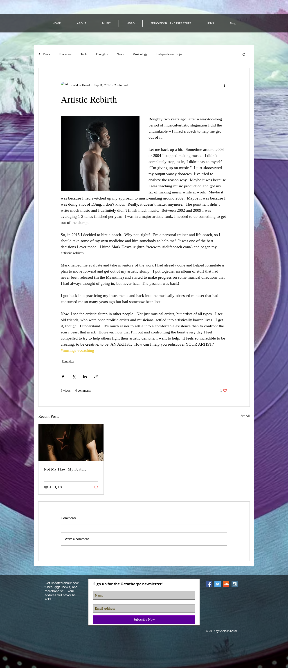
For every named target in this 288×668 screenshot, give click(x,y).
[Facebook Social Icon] (209, 584)
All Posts (44, 54)
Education (65, 54)
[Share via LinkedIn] (85, 376)
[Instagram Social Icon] (235, 584)
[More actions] (224, 85)
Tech (84, 54)
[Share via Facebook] (63, 376)
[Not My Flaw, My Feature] (71, 442)
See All (245, 416)
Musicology (140, 54)
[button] (244, 54)
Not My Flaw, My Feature (65, 469)
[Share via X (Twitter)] (74, 376)
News (120, 54)
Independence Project (170, 54)
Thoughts (102, 54)
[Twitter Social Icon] (217, 584)
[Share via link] (96, 376)
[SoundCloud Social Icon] (226, 584)
